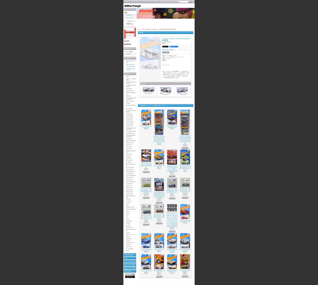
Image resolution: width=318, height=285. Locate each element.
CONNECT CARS (129, 187)
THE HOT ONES (129, 125)
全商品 (127, 76)
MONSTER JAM (129, 189)
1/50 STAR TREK (129, 193)
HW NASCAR (128, 162)
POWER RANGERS (130, 123)
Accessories (128, 103)
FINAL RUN (128, 198)
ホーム (138, 29)
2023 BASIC (154, 29)
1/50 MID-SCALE (129, 183)
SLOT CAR (128, 240)
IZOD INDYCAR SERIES (131, 140)
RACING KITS (129, 157)
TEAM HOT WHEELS (130, 133)
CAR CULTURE (129, 88)
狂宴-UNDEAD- (128, 271)
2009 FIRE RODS (129, 177)
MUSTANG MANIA (130, 167)
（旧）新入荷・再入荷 (130, 66)
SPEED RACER (129, 227)
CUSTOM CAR (129, 221)
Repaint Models (129, 146)
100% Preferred (129, 246)
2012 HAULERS (129, 138)
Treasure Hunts (129, 148)
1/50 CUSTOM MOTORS (131, 175)
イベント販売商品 (129, 248)
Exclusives (128, 213)
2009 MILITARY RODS (130, 181)
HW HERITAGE (129, 113)
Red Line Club (129, 200)
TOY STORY (128, 155)
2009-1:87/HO (129, 185)
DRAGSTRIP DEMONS (130, 171)
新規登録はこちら (130, 14)
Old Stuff (128, 211)
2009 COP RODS (129, 179)
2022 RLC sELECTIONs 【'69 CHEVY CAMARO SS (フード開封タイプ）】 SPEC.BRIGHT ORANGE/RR (172, 168)
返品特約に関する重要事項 (168, 49)
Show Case (128, 232)
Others (127, 215)
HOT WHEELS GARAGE (131, 131)
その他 (127, 250)
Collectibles (128, 223)
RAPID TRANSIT (129, 160)
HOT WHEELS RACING (131, 209)
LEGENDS (128, 225)
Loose (127, 217)
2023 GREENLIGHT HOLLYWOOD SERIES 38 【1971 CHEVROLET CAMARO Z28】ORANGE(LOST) (159, 195)
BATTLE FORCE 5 (129, 169)
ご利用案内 (164, 1)
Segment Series (129, 144)
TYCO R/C (128, 236)
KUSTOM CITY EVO (130, 242)
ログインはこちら (130, 17)
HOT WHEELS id (129, 108)
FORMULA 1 (128, 95)
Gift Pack (128, 219)
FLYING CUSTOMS (130, 121)
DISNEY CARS (129, 153)
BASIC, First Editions (130, 101)
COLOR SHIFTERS (129, 173)
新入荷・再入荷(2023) (130, 64)
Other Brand (128, 244)
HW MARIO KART (129, 115)
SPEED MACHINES (130, 142)
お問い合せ (171, 1)
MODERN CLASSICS (130, 206)
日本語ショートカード (130, 234)
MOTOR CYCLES (129, 191)
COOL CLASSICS (129, 117)
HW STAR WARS (129, 119)
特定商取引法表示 (129, 254)
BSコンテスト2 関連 (130, 264)
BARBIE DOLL (129, 238)
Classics (127, 204)
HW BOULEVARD (129, 90)
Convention (128, 202)
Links (126, 258)
